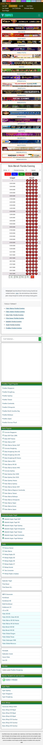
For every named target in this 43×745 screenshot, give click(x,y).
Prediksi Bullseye (7, 415)
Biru (14, 174)
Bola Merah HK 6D (8, 630)
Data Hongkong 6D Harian (12, 458)
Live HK (21, 6)
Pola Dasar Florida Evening (15, 318)
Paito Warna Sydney (10, 483)
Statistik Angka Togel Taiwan (13, 532)
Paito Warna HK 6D (10, 464)
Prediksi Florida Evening (14, 328)
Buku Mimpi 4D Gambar (10, 726)
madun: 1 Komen (11, 680)
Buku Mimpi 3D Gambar (10, 722)
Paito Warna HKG (9, 461)
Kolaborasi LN (6, 607)
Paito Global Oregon (8, 633)
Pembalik (5, 650)
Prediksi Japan (7, 418)
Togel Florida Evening (13, 325)
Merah (8, 174)
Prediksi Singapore (8, 388)
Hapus (4, 1)
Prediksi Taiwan (7, 399)
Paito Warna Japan (10, 509)
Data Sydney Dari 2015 (11, 477)
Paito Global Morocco (9, 643)
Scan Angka (5, 10)
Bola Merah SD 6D (8, 627)
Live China (29, 6)
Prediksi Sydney (7, 396)
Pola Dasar (5, 584)
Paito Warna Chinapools (12, 500)
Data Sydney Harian (10, 480)
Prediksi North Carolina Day (11, 411)
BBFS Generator (7, 594)
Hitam (35, 174)
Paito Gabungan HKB (9, 640)
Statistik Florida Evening (14, 321)
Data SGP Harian (9, 439)
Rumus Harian (8, 548)
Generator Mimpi (29, 8)
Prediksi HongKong (8, 392)
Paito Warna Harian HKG (12, 467)
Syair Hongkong (7, 697)
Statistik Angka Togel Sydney (13, 525)
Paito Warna (8, 551)
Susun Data (6, 657)
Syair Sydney (6, 690)
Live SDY (4, 6)
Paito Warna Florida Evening (15, 308)
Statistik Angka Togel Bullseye (13, 538)
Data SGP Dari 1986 (10, 435)
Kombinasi (5, 597)
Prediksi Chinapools (8, 407)
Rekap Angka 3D (9, 557)
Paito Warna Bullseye (11, 496)
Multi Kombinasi (7, 604)
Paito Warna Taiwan (10, 493)
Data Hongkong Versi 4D (12, 451)
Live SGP (13, 6)
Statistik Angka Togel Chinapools (14, 529)
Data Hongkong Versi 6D (12, 455)
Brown (28, 174)
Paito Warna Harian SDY (12, 487)
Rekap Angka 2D (9, 554)
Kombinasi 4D (6, 601)
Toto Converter (9, 570)
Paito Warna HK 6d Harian (10, 623)
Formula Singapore (10, 432)
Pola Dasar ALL (7, 587)
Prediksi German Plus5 (9, 422)
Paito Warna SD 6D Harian (10, 620)
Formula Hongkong (10, 448)
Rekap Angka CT (9, 564)
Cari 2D (4, 660)
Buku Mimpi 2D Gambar (10, 719)
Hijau (21, 174)
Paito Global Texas (8, 637)
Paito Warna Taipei (10, 503)
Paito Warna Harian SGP (12, 445)
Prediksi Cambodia (8, 403)
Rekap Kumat (8, 567)
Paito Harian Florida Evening (15, 311)
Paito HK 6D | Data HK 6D (10, 617)
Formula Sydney (9, 471)
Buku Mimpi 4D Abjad (9, 716)
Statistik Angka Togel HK (12, 522)
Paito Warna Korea (10, 506)
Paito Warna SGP (9, 442)
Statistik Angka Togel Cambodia (14, 535)
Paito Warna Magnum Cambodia (14, 490)
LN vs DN (5, 610)
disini (17, 293)
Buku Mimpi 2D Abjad (9, 710)
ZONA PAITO (5, 4)
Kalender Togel (7, 581)
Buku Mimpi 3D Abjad (9, 713)
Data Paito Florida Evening (14, 315)
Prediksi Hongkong (17, 670)
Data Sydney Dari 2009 (11, 474)
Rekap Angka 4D (9, 561)
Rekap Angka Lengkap (11, 573)
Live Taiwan (5, 8)
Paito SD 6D (6, 613)
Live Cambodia (16, 8)
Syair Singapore (7, 693)
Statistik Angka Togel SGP (12, 519)
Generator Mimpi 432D (9, 706)
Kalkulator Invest (7, 654)
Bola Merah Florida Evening (21, 166)
